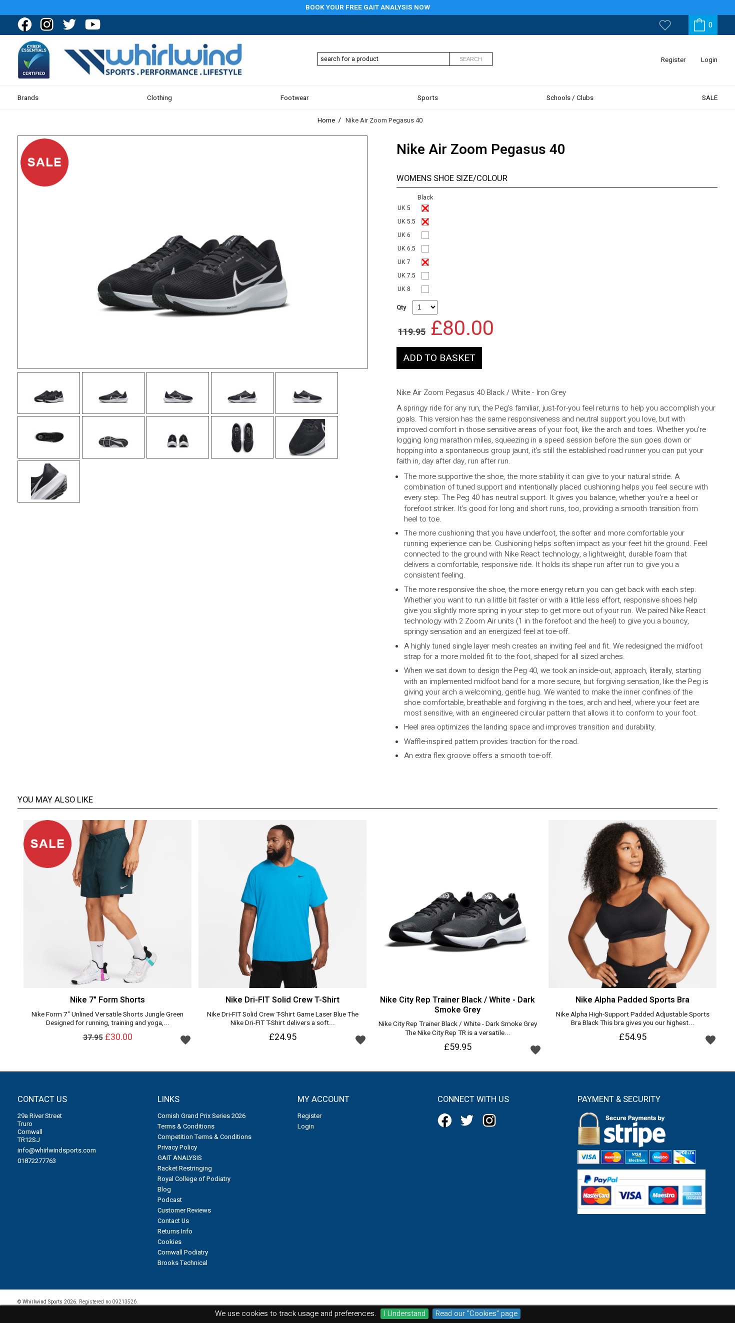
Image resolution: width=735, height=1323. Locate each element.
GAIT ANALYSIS (180, 1157)
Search (471, 59)
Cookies (170, 1241)
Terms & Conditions (186, 1126)
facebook (27, 24)
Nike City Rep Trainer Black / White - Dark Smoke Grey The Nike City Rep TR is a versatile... (457, 1029)
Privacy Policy (177, 1147)
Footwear (294, 98)
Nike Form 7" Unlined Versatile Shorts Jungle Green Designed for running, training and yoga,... (108, 1019)
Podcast (170, 1199)
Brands (28, 98)
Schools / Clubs (570, 98)
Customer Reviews (184, 1210)
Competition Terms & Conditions (205, 1137)
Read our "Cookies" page (477, 1313)
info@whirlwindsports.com (57, 1150)
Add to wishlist (185, 1039)
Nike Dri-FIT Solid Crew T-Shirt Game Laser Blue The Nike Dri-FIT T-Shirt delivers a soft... (282, 1019)
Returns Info (175, 1231)
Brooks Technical (183, 1263)
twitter (71, 24)
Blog (164, 1189)
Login (709, 60)
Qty (401, 307)
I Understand (405, 1313)
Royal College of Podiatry (194, 1179)
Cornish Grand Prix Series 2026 (202, 1115)
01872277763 (37, 1161)
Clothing (159, 98)
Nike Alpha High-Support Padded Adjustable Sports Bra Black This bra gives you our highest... (633, 1019)
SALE (710, 98)
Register (673, 60)
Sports (428, 98)
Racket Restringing (185, 1168)
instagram (49, 24)
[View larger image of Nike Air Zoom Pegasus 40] (193, 252)
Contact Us (173, 1221)
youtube (94, 24)
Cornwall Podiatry (183, 1252)
